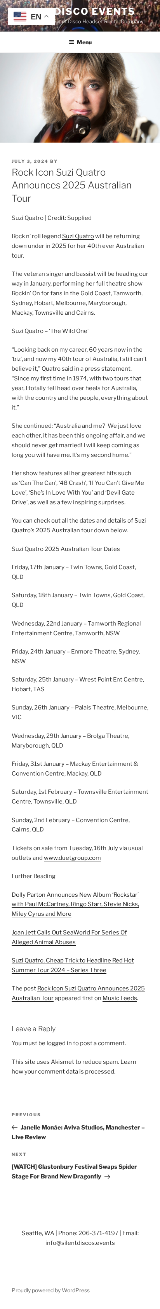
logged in (59, 1043)
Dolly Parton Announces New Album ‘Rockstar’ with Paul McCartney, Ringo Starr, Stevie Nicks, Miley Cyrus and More (75, 904)
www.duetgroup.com (72, 857)
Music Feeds (120, 998)
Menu (84, 42)
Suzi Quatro (78, 236)
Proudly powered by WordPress (51, 1290)
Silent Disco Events (73, 11)
